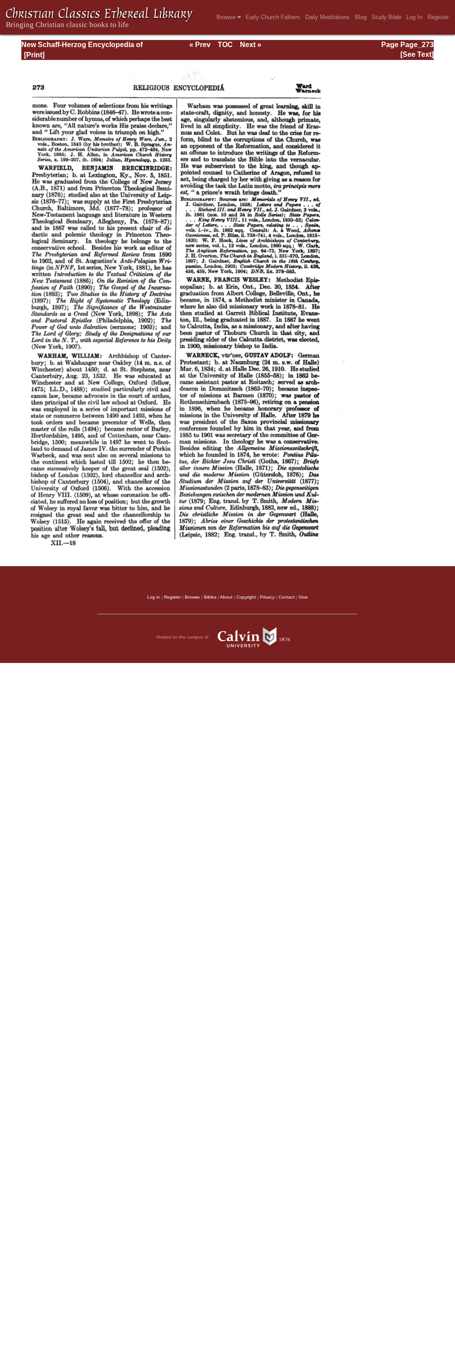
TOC (225, 44)
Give (303, 597)
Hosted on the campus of (183, 637)
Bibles (210, 597)
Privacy (267, 597)
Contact (287, 597)
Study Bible (386, 17)
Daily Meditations (327, 17)
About (226, 597)
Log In (414, 17)
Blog (361, 17)
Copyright (246, 597)
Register (438, 17)
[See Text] (417, 54)
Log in (153, 597)
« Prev (200, 44)
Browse (226, 17)
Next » (250, 44)
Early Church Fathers (273, 17)
